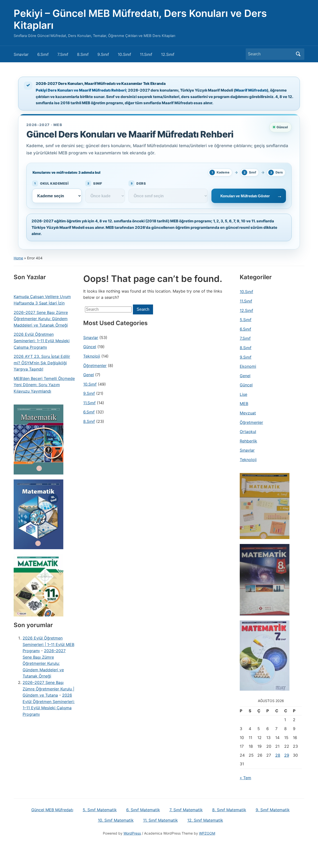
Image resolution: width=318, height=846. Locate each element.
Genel (88, 374)
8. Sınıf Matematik (229, 809)
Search (298, 54)
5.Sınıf (245, 319)
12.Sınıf (167, 54)
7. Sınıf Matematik (186, 809)
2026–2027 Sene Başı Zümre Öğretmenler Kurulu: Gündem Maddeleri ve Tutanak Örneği (41, 319)
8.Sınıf (83, 54)
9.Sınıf (103, 54)
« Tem (245, 777)
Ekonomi (248, 366)
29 (286, 755)
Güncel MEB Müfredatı (52, 809)
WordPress (132, 833)
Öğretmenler (95, 365)
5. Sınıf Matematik (100, 809)
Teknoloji (91, 356)
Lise (243, 394)
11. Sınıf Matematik (160, 820)
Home (18, 258)
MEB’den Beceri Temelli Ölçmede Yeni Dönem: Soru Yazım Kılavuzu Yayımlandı (44, 385)
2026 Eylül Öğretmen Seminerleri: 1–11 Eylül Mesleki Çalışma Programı (42, 340)
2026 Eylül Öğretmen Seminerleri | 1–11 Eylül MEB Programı (48, 644)
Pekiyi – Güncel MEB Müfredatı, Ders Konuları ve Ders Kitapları (140, 19)
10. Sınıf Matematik (116, 820)
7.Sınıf (62, 54)
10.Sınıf (124, 54)
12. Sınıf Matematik (205, 820)
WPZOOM (207, 833)
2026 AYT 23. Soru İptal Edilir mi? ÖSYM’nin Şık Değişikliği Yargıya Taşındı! (42, 363)
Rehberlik (248, 441)
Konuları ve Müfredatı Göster (245, 196)
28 (277, 755)
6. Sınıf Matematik (143, 809)
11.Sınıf (146, 54)
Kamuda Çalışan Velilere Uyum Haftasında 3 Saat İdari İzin (42, 299)
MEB (244, 403)
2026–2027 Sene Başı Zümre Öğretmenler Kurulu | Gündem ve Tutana (48, 689)
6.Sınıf (43, 54)
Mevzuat (248, 412)
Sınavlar (21, 54)
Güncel (89, 346)
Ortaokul (248, 431)
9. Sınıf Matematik (273, 809)
